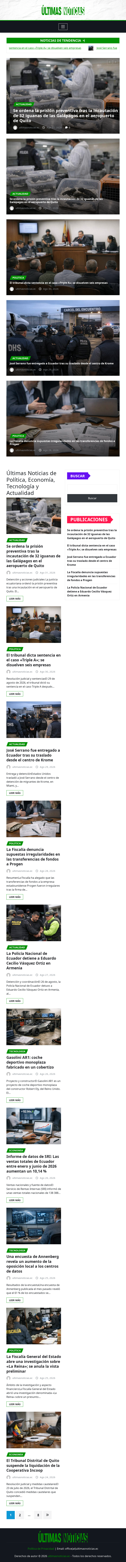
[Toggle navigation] (63, 26)
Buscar (77, 475)
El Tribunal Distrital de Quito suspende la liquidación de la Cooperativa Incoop (33, 1465)
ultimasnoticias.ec (59, 1556)
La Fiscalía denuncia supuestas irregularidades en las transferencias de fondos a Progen (62, 442)
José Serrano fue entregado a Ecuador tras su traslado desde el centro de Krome (57, 118)
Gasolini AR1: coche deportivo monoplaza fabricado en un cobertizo (30, 1062)
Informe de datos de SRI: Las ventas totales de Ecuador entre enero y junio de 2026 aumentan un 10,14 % (32, 1164)
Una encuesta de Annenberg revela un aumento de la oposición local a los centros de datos (32, 1264)
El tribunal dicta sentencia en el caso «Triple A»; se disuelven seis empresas (59, 283)
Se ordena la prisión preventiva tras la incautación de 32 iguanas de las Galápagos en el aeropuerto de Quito (56, 200)
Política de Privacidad (41, 1548)
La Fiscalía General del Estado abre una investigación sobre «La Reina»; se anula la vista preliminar (33, 1364)
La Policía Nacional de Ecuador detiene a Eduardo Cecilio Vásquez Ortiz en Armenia (31, 961)
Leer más (15, 598)
